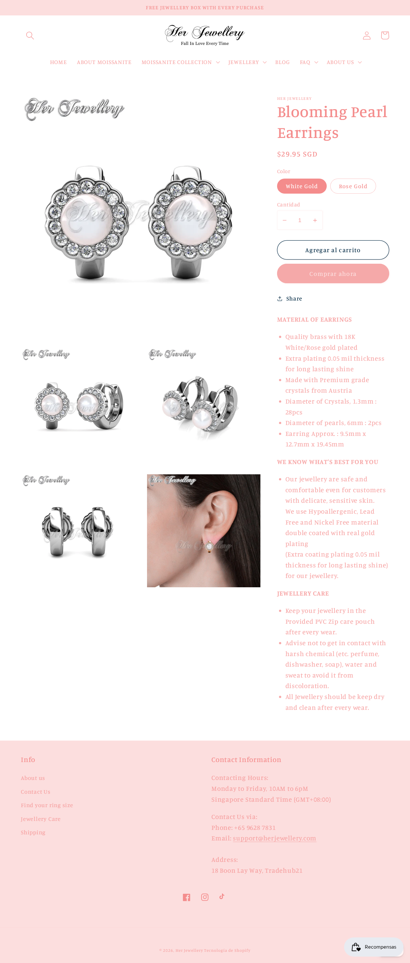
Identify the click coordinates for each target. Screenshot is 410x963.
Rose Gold (353, 185)
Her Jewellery (189, 950)
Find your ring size (47, 804)
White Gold (302, 185)
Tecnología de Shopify (227, 950)
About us (33, 777)
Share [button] (294, 298)
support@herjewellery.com (274, 838)
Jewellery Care (41, 818)
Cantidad (288, 204)
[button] (30, 35)
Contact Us (36, 791)
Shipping (33, 832)
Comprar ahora (333, 273)
